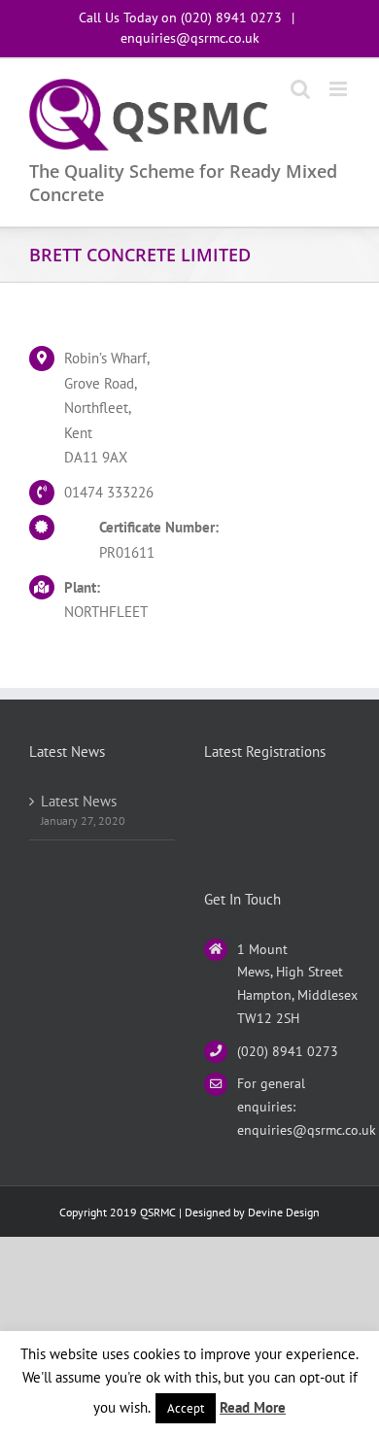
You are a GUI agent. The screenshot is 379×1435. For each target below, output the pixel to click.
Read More (253, 1407)
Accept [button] (185, 1408)
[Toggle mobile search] (300, 89)
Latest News (79, 801)
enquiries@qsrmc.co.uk (190, 38)
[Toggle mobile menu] (339, 89)
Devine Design (284, 1212)
